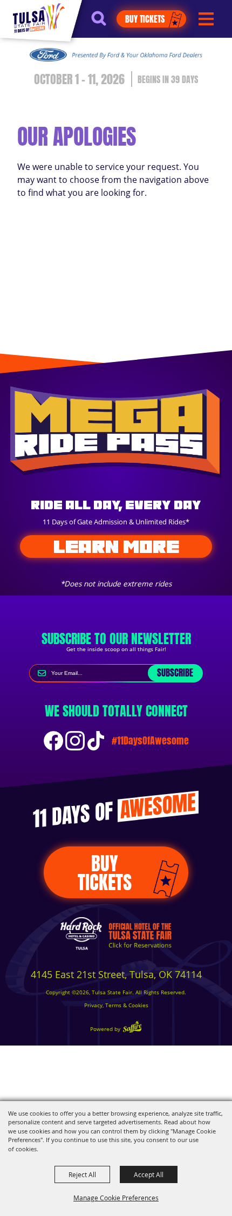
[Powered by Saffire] (132, 1028)
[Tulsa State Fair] (39, 18)
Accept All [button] (148, 1174)
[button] (104, 23)
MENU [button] (206, 19)
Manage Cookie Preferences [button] (116, 1197)
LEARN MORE (116, 546)
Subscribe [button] (175, 673)
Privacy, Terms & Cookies (116, 1005)
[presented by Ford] (116, 54)
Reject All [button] (82, 1174)
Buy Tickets (145, 18)
